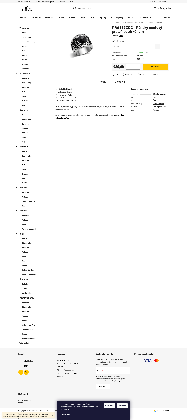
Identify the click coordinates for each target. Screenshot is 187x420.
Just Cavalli (26, 37)
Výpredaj (24, 343)
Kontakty (60, 377)
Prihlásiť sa (103, 386)
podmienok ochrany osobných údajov (108, 381)
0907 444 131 (29, 366)
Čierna (155, 100)
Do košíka (155, 67)
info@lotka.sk (29, 361)
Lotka (121, 36)
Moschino (25, 69)
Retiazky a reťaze (28, 201)
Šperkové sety (27, 330)
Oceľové (23, 110)
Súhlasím (122, 406)
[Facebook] (20, 372)
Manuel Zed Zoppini (29, 42)
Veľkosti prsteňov (24, 2)
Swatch (24, 55)
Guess (24, 33)
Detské (23, 210)
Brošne (24, 183)
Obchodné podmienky (65, 370)
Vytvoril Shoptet (163, 411)
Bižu (21, 233)
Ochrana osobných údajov (67, 373)
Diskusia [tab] (120, 81)
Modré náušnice (24, 400)
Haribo (24, 60)
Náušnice (25, 78)
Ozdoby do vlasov (28, 270)
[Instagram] (26, 372)
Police (24, 51)
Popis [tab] (102, 81)
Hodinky (25, 284)
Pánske (23, 187)
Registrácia (163, 1)
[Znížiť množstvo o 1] (127, 66)
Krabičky (25, 289)
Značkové (24, 28)
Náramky (25, 87)
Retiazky (25, 101)
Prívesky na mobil (29, 229)
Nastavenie (65, 415)
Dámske (23, 146)
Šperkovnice (26, 293)
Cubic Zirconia (158, 104)
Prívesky (25, 96)
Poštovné (62, 2)
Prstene (25, 92)
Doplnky (23, 279)
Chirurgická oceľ (159, 107)
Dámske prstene (159, 94)
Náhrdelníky (26, 83)
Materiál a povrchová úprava (44, 2)
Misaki (24, 46)
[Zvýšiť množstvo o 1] (138, 66)
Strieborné (24, 73)
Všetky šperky (26, 298)
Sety (23, 105)
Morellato (25, 64)
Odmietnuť (109, 406)
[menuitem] (22, 17)
